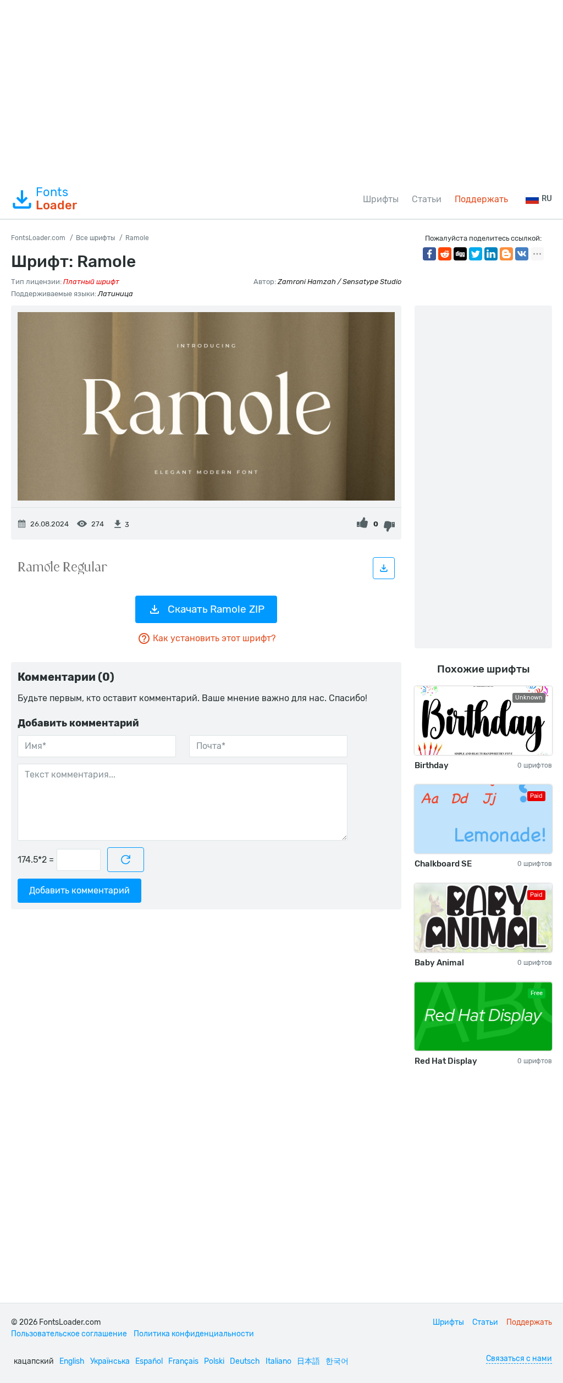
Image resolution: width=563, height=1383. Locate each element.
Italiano (278, 1361)
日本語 (308, 1361)
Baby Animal (439, 963)
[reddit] (444, 253)
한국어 (337, 1361)
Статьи (426, 199)
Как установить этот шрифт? (214, 638)
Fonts (56, 199)
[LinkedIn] (491, 253)
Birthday (432, 765)
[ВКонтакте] (521, 253)
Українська (110, 1361)
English (72, 1361)
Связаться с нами (519, 1358)
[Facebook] (429, 253)
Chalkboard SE (443, 864)
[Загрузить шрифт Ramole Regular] (384, 568)
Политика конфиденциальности (194, 1333)
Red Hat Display (446, 1061)
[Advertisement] (281, 90)
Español (149, 1361)
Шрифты (381, 199)
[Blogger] (506, 253)
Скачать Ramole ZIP (216, 609)
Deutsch (245, 1361)
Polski (214, 1361)
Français (183, 1361)
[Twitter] (475, 253)
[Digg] (460, 253)
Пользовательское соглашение (69, 1333)
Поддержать (481, 199)
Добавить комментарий (79, 890)
